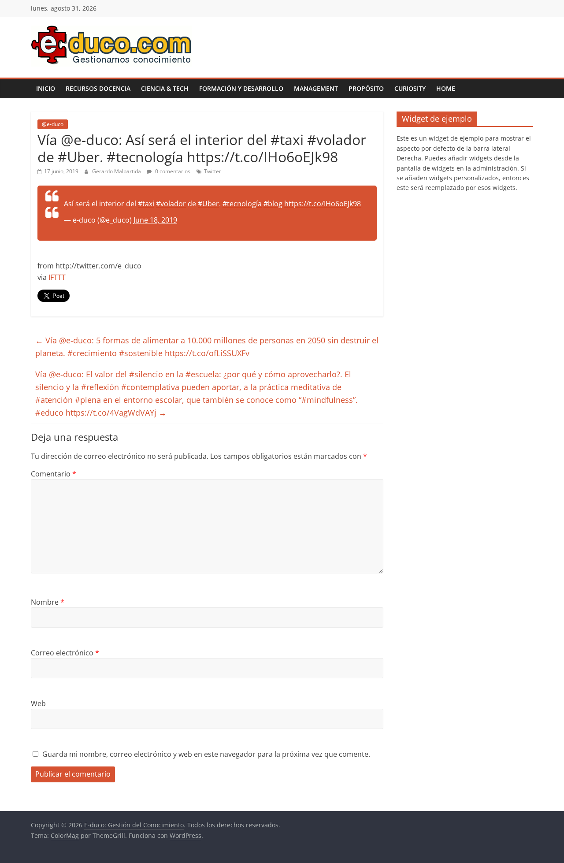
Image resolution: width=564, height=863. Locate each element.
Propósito (366, 88)
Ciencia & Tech (165, 88)
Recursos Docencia (98, 88)
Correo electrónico (65, 653)
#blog (272, 203)
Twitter (212, 171)
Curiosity (410, 88)
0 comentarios (172, 171)
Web (38, 703)
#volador (171, 203)
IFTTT (57, 277)
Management (316, 88)
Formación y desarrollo (241, 88)
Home (445, 88)
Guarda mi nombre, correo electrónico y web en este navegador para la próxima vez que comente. (206, 754)
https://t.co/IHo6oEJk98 (322, 203)
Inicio (45, 88)
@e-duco (52, 124)
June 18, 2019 (155, 220)
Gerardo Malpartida (117, 171)
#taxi (146, 203)
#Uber (208, 203)
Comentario (53, 474)
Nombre (47, 602)
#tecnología (242, 203)
